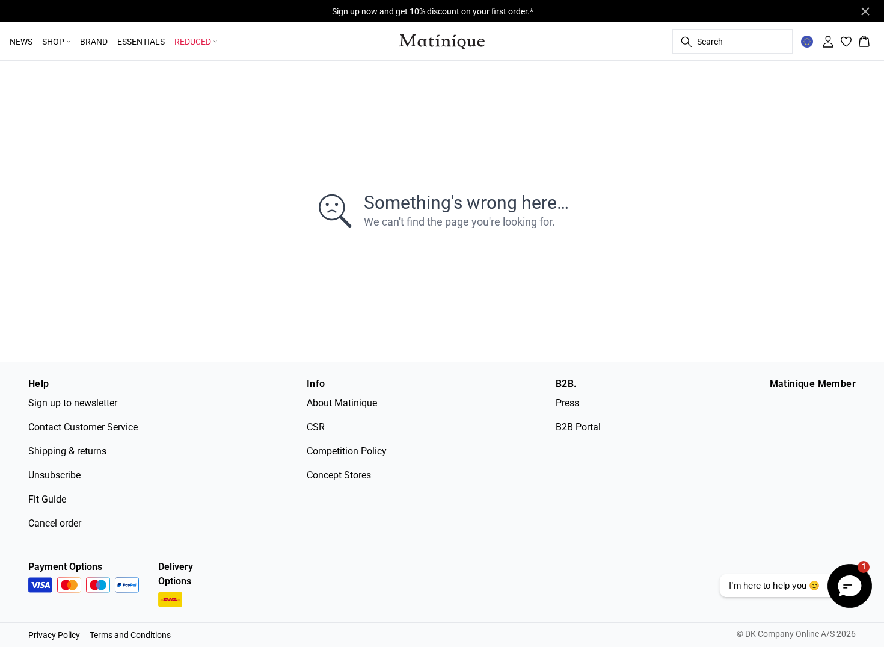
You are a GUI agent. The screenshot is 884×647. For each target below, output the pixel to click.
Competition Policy (347, 451)
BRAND (94, 41)
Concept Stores (339, 475)
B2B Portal (578, 427)
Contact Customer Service (83, 427)
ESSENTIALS (141, 41)
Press (567, 403)
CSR (316, 427)
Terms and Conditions (130, 635)
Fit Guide (47, 499)
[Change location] (807, 41)
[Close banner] (865, 11)
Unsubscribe (54, 475)
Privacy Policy (54, 635)
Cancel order (54, 523)
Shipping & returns (67, 451)
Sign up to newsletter (72, 403)
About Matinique (342, 403)
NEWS (21, 41)
